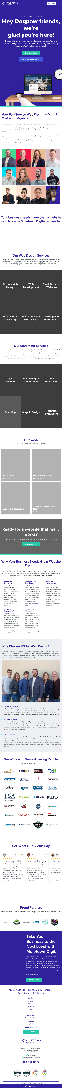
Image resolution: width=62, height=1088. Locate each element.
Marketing (31, 1006)
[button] (58, 3)
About (30, 1012)
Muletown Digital (31, 1015)
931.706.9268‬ (46, 4)
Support (31, 1009)
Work (31, 1024)
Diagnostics (31, 1001)
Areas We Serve (31, 1018)
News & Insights (31, 1027)
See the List (31, 1021)
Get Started (51, 3)
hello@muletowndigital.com (32, 1058)
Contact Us (31, 1031)
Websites (31, 1004)
